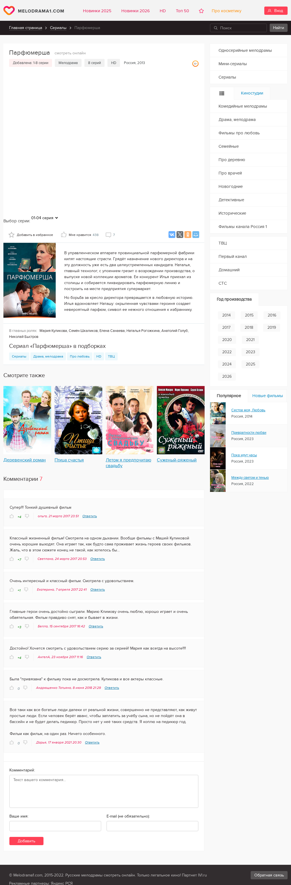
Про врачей (230, 173)
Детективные (231, 199)
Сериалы (58, 27)
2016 (272, 315)
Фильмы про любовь (239, 132)
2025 (250, 364)
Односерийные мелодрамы (245, 50)
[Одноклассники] (187, 234)
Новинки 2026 (135, 10)
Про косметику (225, 10)
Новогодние (231, 186)
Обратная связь (269, 875)
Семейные (229, 146)
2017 (226, 327)
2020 (227, 339)
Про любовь (80, 356)
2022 (227, 352)
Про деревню (232, 159)
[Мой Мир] (195, 234)
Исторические (232, 213)
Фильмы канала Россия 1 (243, 226)
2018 (249, 327)
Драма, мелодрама (48, 356)
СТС (223, 283)
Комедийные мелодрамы (243, 106)
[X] (179, 234)
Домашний (229, 269)
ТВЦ (111, 356)
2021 (250, 339)
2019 (271, 327)
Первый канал (233, 256)
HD (163, 10)
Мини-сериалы (233, 63)
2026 (227, 376)
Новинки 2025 (97, 10)
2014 (226, 315)
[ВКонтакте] (172, 234)
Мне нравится (84, 235)
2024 (227, 364)
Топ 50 (182, 10)
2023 (250, 352)
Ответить (89, 516)
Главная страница (25, 27)
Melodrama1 (33, 10)
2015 (249, 315)
